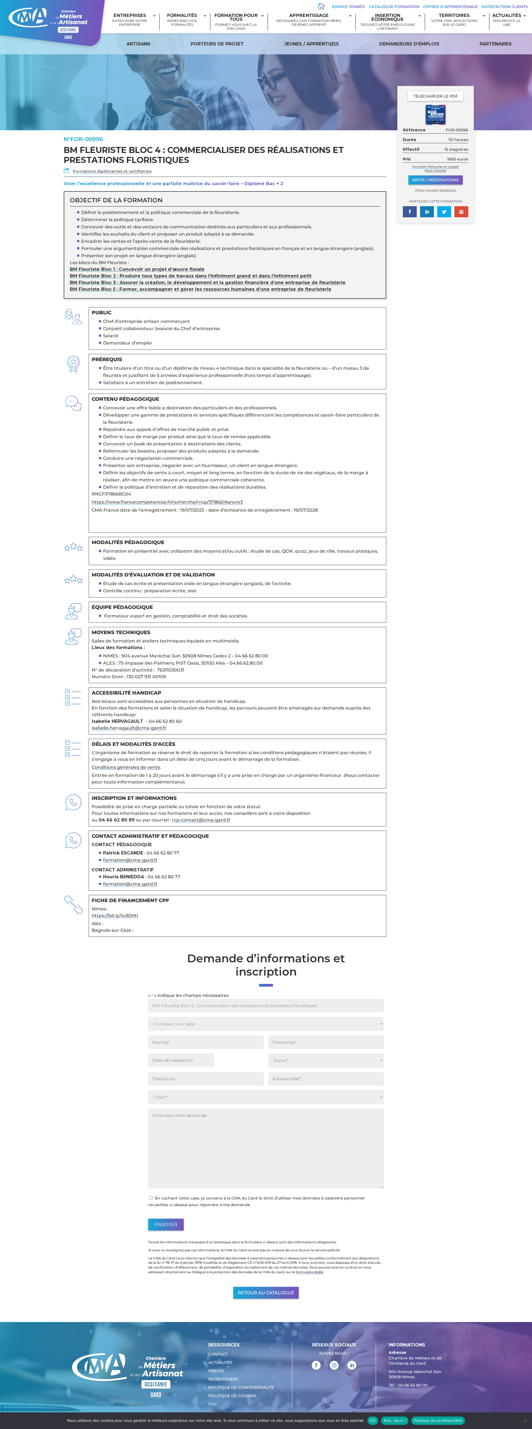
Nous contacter (435, 170)
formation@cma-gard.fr (130, 860)
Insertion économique (387, 22)
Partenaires (496, 44)
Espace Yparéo (348, 6)
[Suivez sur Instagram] (334, 1365)
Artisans (138, 44)
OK (372, 1420)
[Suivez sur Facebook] (316, 1365)
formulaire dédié (309, 1272)
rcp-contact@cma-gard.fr (201, 820)
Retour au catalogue (266, 1292)
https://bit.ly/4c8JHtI (115, 915)
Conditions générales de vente (126, 767)
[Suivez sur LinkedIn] (351, 1365)
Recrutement (223, 1379)
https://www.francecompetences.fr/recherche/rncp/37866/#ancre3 (167, 502)
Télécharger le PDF (435, 96)
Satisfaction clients (505, 6)
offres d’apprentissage (450, 6)
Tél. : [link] (408, 1385)
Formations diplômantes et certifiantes (112, 171)
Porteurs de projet (217, 44)
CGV (212, 1404)
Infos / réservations (435, 179)
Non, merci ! (395, 1420)
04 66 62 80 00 (412, 1385)
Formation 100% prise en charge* (435, 167)
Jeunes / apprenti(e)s (311, 44)
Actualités (506, 20)
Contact (217, 1354)
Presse (216, 1371)
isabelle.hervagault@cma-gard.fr (129, 728)
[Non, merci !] (525, 1420)
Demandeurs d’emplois (409, 44)
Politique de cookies (232, 1396)
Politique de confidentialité (241, 1387)
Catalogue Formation (394, 6)
